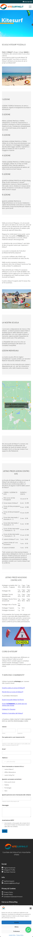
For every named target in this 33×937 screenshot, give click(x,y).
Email (4, 749)
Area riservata (28, 1)
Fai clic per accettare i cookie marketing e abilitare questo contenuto (16, 405)
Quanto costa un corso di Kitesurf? (13, 688)
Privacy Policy (19, 935)
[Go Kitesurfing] (16, 7)
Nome (3, 733)
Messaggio (5, 805)
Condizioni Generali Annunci (12, 896)
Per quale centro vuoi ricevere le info (13, 737)
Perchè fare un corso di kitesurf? (12, 692)
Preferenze (16, 931)
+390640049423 (8, 881)
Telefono (5, 758)
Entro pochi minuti (9, 782)
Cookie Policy (12, 935)
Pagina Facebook (9, 868)
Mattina (6, 785)
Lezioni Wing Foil (9, 775)
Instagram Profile (9, 870)
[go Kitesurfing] (16, 849)
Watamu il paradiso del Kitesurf (12, 713)
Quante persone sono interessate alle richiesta (16, 795)
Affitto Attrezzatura (10, 772)
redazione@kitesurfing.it (11, 883)
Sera (5, 791)
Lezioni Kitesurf (8, 769)
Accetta (16, 922)
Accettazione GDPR (8, 820)
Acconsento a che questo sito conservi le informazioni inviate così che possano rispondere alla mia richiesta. (17, 824)
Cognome (19, 733)
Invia (4, 831)
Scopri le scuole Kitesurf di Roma (13, 699)
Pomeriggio (7, 788)
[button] (30, 908)
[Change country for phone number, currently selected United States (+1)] (4, 761)
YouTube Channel (9, 872)
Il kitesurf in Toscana (8, 709)
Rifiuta (16, 927)
